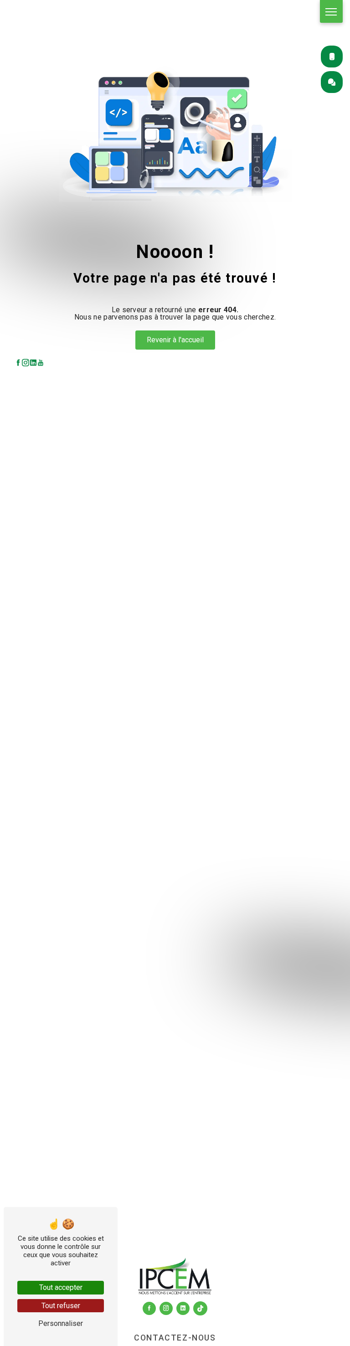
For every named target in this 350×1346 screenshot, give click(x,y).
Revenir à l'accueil (175, 339)
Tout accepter (60, 1287)
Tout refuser (60, 1305)
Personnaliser (60, 1323)
